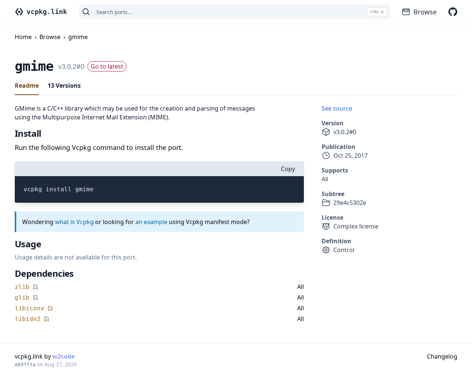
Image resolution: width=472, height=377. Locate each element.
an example (151, 222)
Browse (425, 11)
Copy (288, 169)
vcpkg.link (47, 11)
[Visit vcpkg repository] (452, 11)
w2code (63, 356)
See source (337, 108)
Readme (27, 85)
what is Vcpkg (74, 222)
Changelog (442, 356)
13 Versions (64, 85)
